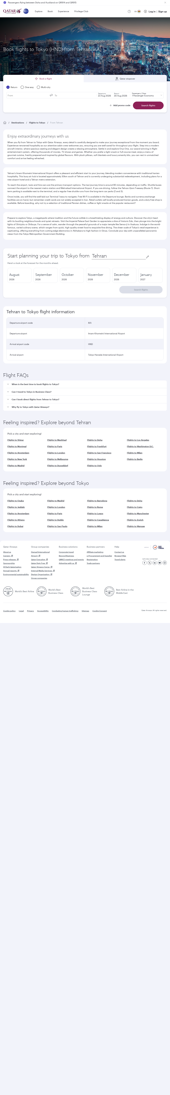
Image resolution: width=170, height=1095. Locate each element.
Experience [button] (63, 11)
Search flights (141, 289)
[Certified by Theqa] (154, 549)
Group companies (40, 546)
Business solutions (68, 546)
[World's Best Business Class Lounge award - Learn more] (75, 591)
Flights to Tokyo (37, 122)
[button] (86, 384)
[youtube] (160, 563)
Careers (6, 556)
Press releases (9, 559)
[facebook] (144, 563)
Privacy (30, 611)
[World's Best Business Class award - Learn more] (41, 591)
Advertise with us (66, 563)
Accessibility (43, 611)
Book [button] (50, 11)
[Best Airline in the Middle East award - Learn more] (109, 591)
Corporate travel (66, 552)
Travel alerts (119, 559)
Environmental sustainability (16, 574)
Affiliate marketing (95, 552)
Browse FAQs (120, 556)
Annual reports (10, 571)
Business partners (96, 546)
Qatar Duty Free (38, 563)
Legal (21, 611)
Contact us (119, 552)
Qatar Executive (38, 559)
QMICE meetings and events (71, 559)
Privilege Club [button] (81, 11)
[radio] (19, 275)
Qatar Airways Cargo (40, 567)
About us (7, 552)
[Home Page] (4, 122)
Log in (152, 11)
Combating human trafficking (65, 611)
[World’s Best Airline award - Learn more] (8, 591)
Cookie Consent (99, 611)
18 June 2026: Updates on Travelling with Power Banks (35, 2)
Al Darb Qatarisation (12, 567)
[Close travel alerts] (165, 2)
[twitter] (149, 563)
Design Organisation (40, 574)
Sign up (162, 11)
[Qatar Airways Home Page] (12, 11)
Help (116, 546)
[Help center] (129, 11)
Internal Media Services (41, 571)
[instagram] (165, 563)
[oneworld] (26, 11)
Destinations (17, 122)
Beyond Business (66, 556)
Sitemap (85, 611)
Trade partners (93, 563)
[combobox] (119, 256)
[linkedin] (154, 563)
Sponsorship (9, 563)
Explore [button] (38, 11)
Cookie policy (9, 611)
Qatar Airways (10, 546)
